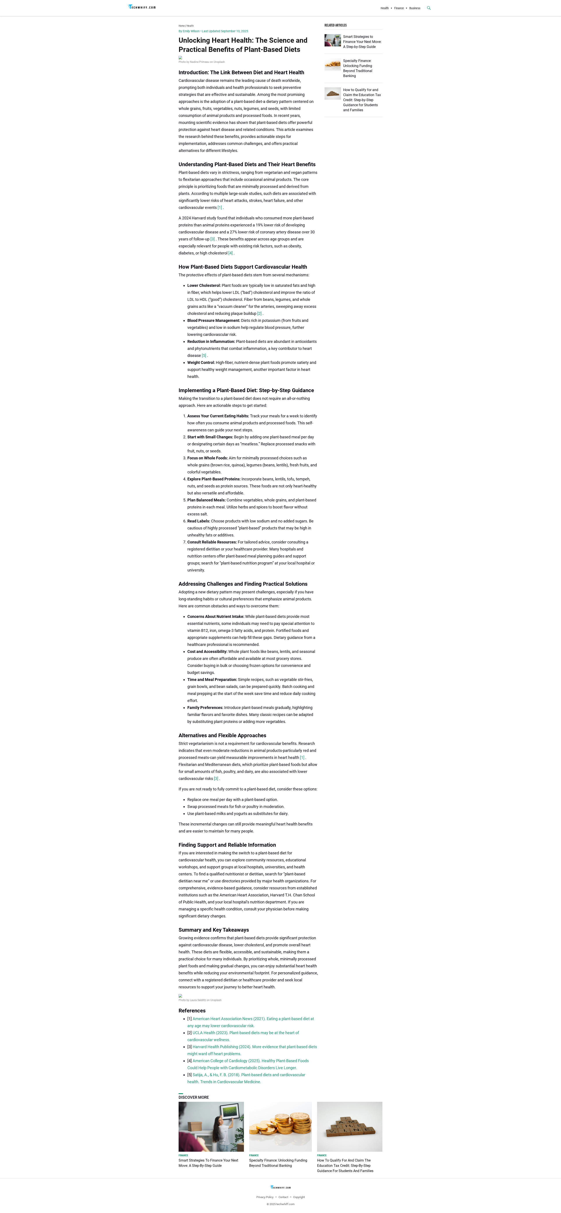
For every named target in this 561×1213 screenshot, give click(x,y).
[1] (220, 207)
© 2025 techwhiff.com (281, 1204)
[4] (231, 253)
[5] (204, 355)
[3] (213, 239)
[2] (260, 313)
